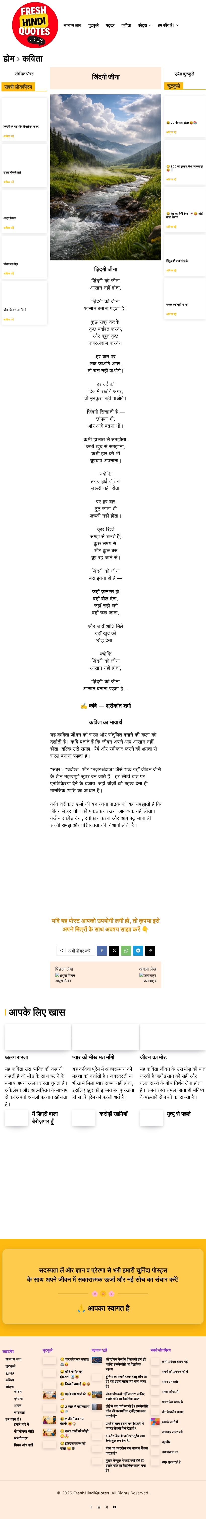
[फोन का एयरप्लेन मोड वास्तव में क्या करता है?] (97, 1449)
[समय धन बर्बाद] (155, 1381)
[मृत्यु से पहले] (151, 1118)
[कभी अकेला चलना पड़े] (155, 1361)
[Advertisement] (105, 870)
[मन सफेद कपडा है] (155, 1401)
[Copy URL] (150, 951)
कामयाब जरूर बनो (172, 1432)
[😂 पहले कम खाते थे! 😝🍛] (49, 1395)
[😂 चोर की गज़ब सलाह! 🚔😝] (49, 1360)
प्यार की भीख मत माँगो (93, 1057)
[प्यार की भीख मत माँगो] (105, 1037)
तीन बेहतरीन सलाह (172, 1412)
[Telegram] (138, 951)
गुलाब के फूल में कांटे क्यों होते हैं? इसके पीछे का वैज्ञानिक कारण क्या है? (126, 1465)
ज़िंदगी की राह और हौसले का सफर (21, 126)
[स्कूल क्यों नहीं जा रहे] (185, 288)
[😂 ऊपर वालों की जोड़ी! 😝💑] (49, 1432)
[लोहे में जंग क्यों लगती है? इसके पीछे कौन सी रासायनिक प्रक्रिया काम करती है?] (97, 1407)
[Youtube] (115, 1507)
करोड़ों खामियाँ (113, 1114)
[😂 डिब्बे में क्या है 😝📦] (49, 1385)
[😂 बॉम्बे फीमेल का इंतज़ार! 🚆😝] (49, 1373)
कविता (32, 58)
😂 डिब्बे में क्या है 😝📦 (75, 1384)
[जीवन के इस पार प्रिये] (24, 292)
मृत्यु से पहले (179, 1114)
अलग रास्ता (16, 1057)
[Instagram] (99, 1507)
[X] (114, 951)
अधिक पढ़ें (9, 136)
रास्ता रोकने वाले (12, 172)
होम (9, 58)
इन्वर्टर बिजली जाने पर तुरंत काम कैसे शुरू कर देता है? (125, 1438)
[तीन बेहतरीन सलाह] (155, 1411)
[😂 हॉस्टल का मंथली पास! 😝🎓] (49, 1444)
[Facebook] (102, 951)
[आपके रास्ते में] (155, 1421)
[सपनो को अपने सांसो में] (155, 1371)
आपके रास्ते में (170, 1422)
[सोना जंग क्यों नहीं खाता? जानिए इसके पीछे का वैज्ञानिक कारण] (97, 1394)
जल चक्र (149, 980)
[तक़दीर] (155, 1441)
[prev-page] (11, 1139)
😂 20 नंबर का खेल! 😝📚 (181, 122)
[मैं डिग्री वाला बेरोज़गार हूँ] (16, 1118)
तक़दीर (166, 1442)
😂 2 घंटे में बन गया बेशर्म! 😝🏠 (72, 1421)
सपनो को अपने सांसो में (175, 1372)
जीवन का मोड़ (11, 264)
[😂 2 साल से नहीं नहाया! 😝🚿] (49, 1408)
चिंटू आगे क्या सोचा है (177, 260)
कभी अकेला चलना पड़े (175, 1362)
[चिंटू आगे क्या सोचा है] (185, 245)
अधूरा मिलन (10, 218)
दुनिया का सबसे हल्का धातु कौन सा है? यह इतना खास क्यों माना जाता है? (126, 1381)
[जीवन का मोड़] (24, 247)
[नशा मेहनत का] (155, 1451)
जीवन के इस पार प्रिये (15, 309)
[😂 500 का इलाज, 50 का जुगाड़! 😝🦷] (185, 150)
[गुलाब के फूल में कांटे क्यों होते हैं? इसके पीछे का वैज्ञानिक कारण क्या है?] (97, 1461)
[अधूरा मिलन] (24, 201)
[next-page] (24, 1139)
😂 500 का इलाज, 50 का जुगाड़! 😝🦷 (184, 168)
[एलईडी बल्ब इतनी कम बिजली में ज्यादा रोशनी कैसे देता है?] (97, 1424)
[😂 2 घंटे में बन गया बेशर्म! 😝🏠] (49, 1420)
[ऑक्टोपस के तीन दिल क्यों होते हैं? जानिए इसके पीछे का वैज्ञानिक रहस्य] (97, 1360)
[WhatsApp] (126, 951)
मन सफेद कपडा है (172, 1402)
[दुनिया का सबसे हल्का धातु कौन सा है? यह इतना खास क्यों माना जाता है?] (97, 1377)
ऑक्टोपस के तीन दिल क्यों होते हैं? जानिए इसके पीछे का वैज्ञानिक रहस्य (126, 1364)
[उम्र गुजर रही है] (155, 1462)
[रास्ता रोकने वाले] (24, 155)
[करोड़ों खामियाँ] (83, 1118)
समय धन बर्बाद (170, 1382)
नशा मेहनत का (170, 1452)
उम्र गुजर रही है (171, 1462)
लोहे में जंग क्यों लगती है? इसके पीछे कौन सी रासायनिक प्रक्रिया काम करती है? (127, 1411)
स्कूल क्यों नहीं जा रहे (177, 304)
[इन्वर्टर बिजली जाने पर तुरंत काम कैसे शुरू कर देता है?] (97, 1436)
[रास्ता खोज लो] (155, 1391)
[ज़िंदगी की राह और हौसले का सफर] (24, 109)
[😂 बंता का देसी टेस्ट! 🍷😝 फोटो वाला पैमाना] (185, 197)
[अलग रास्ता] (38, 1037)
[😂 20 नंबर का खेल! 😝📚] (185, 106)
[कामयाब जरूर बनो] (155, 1431)
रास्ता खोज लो (170, 1392)
